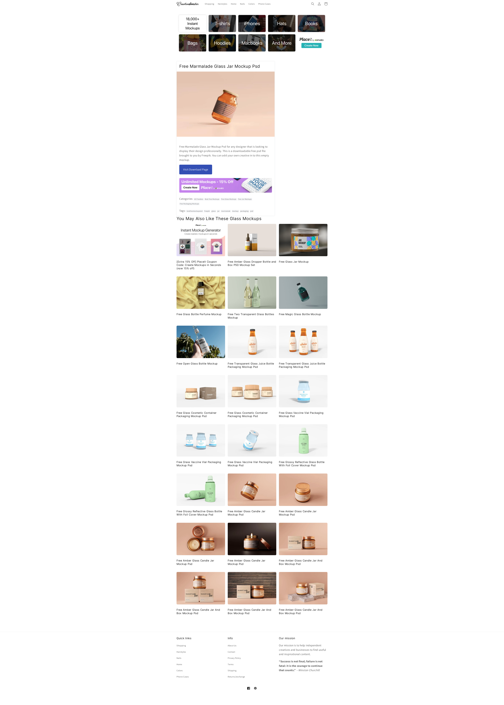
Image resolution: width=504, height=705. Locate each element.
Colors (180, 670)
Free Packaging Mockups (189, 204)
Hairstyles (181, 652)
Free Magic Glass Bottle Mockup (300, 314)
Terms (230, 664)
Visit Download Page (195, 169)
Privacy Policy (234, 658)
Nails (179, 658)
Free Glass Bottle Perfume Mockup (199, 314)
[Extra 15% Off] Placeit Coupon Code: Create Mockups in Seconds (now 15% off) (199, 265)
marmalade (225, 211)
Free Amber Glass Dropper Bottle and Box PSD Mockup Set (252, 263)
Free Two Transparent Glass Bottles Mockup (251, 316)
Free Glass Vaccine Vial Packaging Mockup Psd (301, 414)
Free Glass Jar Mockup (294, 261)
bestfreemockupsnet (195, 211)
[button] (312, 4)
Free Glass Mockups (228, 199)
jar (218, 211)
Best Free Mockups (212, 199)
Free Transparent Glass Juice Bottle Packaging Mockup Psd (251, 365)
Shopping (181, 645)
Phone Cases (183, 676)
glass (214, 211)
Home (179, 664)
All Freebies (198, 199)
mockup (235, 211)
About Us (232, 645)
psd (251, 211)
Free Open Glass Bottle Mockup (197, 363)
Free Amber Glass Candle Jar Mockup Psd (246, 513)
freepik (207, 211)
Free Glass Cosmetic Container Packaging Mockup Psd (197, 414)
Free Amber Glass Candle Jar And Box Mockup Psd (300, 562)
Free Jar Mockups (245, 199)
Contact (231, 652)
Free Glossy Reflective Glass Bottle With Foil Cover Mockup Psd (302, 464)
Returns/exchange (236, 676)
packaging (244, 211)
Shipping (232, 670)
